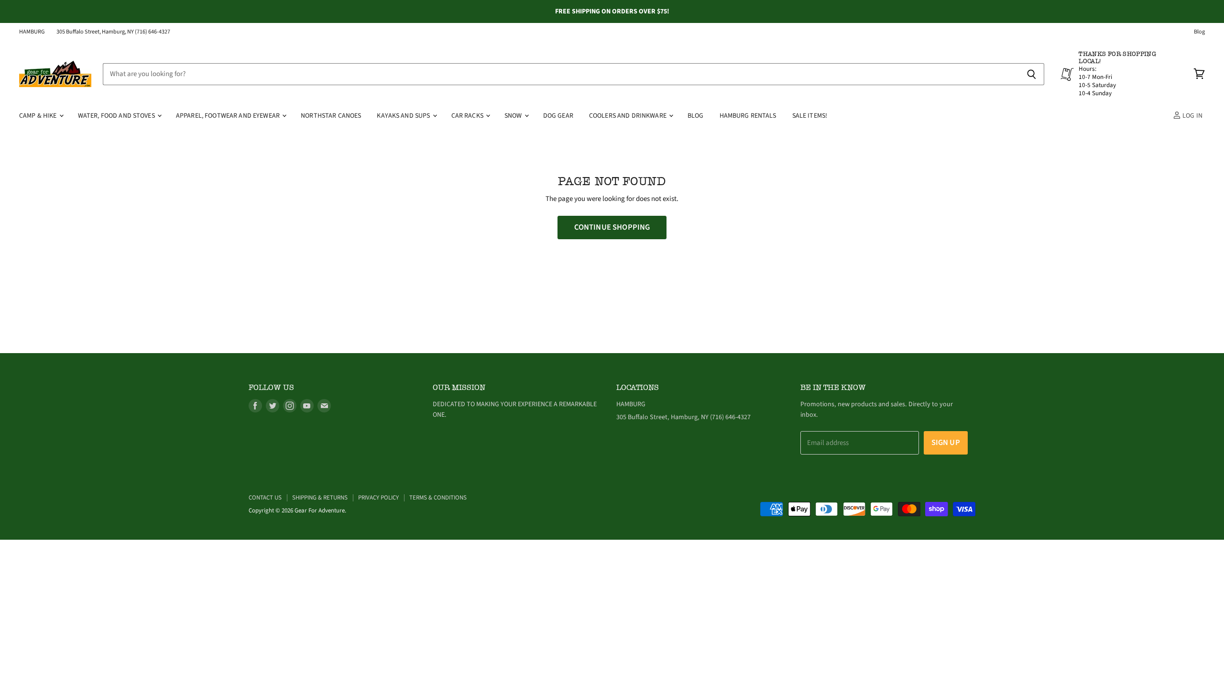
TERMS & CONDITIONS (438, 497)
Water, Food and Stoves (117, 116)
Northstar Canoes (331, 116)
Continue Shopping (612, 227)
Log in (1191, 116)
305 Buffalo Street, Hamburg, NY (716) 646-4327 (113, 32)
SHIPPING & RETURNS (320, 497)
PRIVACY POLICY (378, 497)
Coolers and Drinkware (628, 116)
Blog (1199, 32)
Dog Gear (558, 116)
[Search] (1031, 74)
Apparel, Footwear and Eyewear (228, 116)
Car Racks (468, 116)
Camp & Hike (38, 116)
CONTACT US (265, 497)
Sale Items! (810, 116)
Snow (514, 116)
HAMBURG (32, 32)
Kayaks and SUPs (404, 116)
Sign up (945, 442)
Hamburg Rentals (748, 116)
